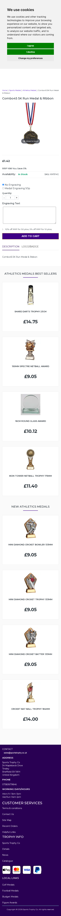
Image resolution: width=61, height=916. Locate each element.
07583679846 (9, 784)
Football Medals (10, 890)
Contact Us (8, 814)
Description (10, 246)
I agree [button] (30, 45)
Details (5, 849)
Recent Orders (9, 826)
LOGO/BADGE (30, 246)
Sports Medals (15, 90)
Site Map (6, 820)
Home (4, 90)
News (5, 855)
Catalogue (7, 861)
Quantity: (7, 193)
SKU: (47, 174)
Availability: (9, 174)
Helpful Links (9, 832)
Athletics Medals (29, 90)
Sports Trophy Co (11, 843)
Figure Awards (9, 902)
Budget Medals (10, 896)
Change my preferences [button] (30, 58)
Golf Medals (8, 884)
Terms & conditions (12, 808)
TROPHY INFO (13, 837)
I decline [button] (30, 52)
